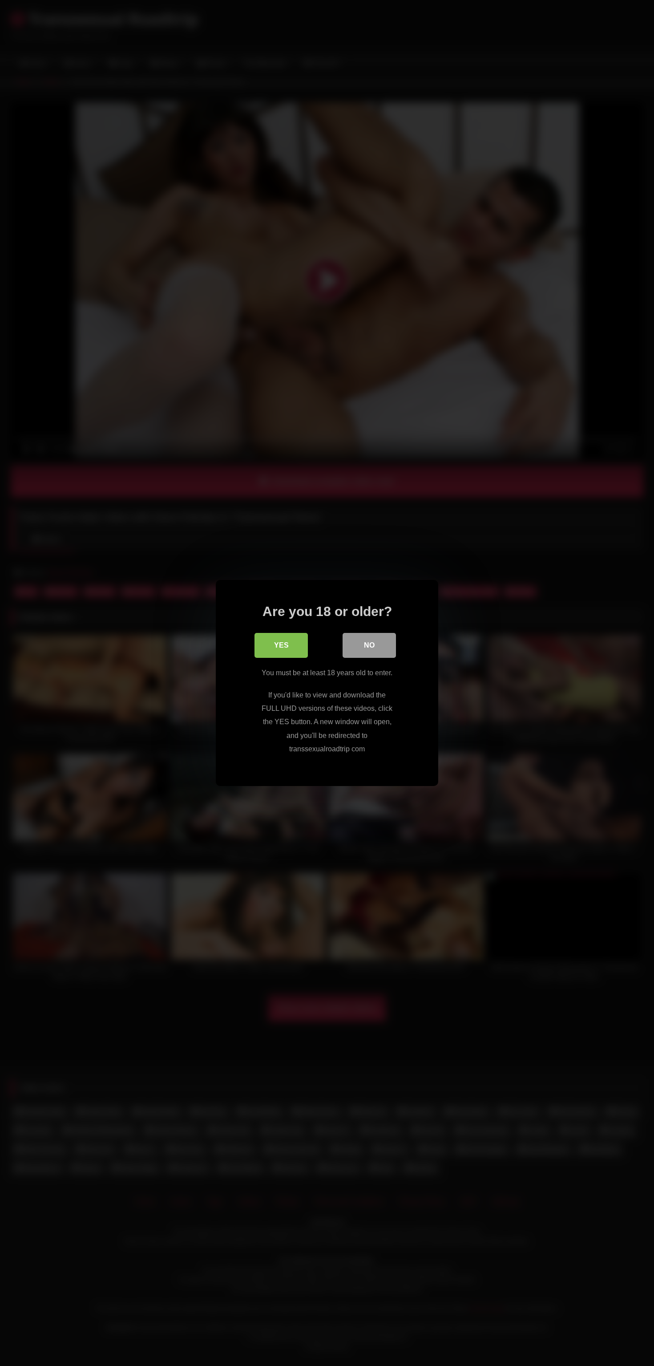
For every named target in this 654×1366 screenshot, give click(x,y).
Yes (281, 645)
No (369, 645)
